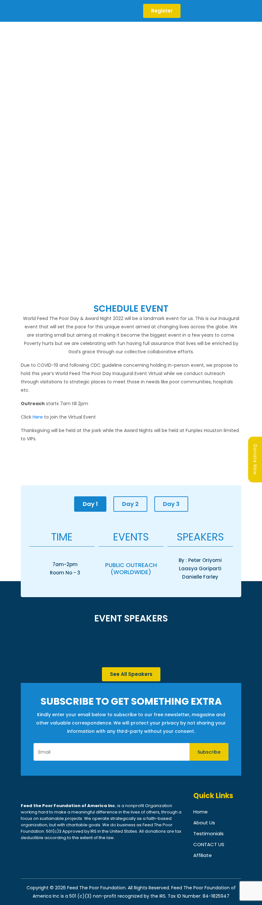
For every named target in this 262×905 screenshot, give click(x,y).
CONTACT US (208, 844)
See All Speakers (131, 674)
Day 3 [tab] (171, 504)
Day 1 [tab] (90, 504)
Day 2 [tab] (130, 504)
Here (38, 417)
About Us (204, 822)
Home (200, 811)
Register (162, 10)
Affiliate (202, 855)
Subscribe (208, 752)
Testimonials (208, 833)
